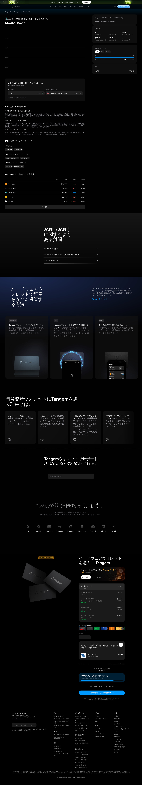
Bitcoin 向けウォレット (82, 716)
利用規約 (97, 716)
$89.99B (82, 201)
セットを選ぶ (86, 577)
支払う (65, 6)
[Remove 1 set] (80, 637)
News (116, 734)
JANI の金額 (11, 90)
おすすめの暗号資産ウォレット (61, 721)
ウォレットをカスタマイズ (122, 729)
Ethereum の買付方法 (81, 754)
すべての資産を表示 (81, 767)
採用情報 (117, 749)
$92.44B (83, 197)
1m (102, 51)
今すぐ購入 (87, 2)
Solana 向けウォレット (82, 722)
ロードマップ (118, 739)
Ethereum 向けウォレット (82, 719)
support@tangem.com (18, 718)
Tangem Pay (57, 746)
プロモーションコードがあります (117, 664)
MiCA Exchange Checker (61, 734)
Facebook (82, 531)
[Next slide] (135, 428)
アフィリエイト (119, 726)
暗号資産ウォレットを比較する (61, 726)
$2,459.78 (64, 188)
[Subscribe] (33, 725)
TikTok (113, 531)
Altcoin (97, 731)
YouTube (49, 531)
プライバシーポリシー (101, 718)
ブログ (116, 731)
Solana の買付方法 (80, 757)
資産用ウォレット (80, 730)
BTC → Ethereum (80, 740)
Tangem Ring (58, 751)
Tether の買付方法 (80, 765)
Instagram (71, 531)
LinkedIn (103, 531)
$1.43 (65, 201)
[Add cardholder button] (121, 645)
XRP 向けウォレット (81, 725)
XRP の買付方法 (79, 762)
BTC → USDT (79, 738)
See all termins (99, 736)
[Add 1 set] (89, 637)
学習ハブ (117, 736)
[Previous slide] (7, 428)
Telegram (59, 531)
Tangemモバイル (59, 748)
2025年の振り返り (119, 746)
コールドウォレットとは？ (61, 718)
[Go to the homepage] (16, 7)
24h (97, 51)
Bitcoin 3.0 (98, 728)
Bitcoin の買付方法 (80, 752)
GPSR (96, 721)
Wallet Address (99, 733)
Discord (93, 531)
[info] (100, 34)
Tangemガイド (118, 744)
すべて (108, 51)
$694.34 (64, 197)
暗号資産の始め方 (59, 716)
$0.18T (83, 193)
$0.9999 (64, 192)
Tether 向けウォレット (82, 728)
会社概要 (117, 716)
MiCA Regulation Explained (59, 737)
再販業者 (117, 723)
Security (116, 718)
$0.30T (83, 188)
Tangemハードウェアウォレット (61, 754)
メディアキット (119, 741)
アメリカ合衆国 (105, 668)
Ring (60, 6)
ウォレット (53, 6)
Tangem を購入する (124, 6)
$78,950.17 (64, 184)
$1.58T (83, 184)
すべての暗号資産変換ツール (82, 743)
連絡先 (116, 752)
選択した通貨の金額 (51, 90)
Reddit (38, 531)
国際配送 (117, 721)
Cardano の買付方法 (81, 759)
